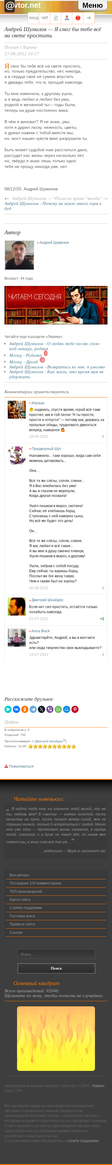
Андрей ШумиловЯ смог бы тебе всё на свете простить (52, 32)
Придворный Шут (46, 449)
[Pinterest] (75, 709)
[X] (41, 709)
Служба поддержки (26, 908)
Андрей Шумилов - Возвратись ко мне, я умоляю (57, 366)
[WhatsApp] (58, 709)
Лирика (29, 47)
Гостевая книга (22, 916)
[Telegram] (33, 709)
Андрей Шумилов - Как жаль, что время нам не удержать (56, 373)
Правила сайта (22, 924)
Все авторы (19, 875)
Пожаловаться (21, 766)
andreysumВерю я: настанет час (75, 851)
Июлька (38, 403)
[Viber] (49, 709)
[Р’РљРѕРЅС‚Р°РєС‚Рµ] (16, 709)
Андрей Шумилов (54, 243)
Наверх (98, 1086)
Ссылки (16, 932)
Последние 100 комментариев (35, 883)
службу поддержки (83, 1141)
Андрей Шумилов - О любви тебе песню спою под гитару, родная (54, 345)
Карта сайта (20, 900)
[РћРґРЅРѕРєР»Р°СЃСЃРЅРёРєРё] (24, 709)
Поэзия (11, 47)
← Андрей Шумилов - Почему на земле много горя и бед (53, 203)
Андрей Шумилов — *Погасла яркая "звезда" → (60, 198)
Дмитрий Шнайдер (47, 600)
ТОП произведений (26, 892)
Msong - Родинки (25, 355)
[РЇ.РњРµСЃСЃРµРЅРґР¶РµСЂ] (8, 709)
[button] (92, 5)
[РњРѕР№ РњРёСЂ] (66, 709)
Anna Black (40, 631)
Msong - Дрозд (23, 361)
